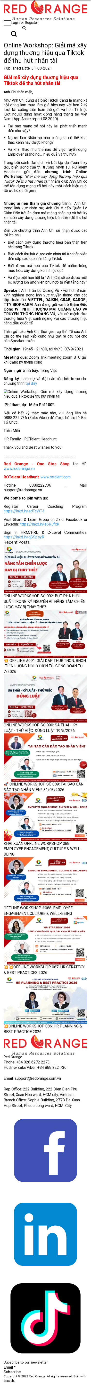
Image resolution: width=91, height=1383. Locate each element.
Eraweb (9, 1381)
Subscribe (12, 1372)
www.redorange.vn (19, 468)
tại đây (31, 383)
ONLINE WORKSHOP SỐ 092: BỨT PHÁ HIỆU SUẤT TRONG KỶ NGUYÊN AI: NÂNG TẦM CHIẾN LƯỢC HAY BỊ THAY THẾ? (44, 601)
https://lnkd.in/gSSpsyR (24, 537)
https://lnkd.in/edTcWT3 (24, 511)
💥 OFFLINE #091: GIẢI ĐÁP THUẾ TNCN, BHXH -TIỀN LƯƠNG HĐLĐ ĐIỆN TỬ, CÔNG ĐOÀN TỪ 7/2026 (45, 666)
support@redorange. (32, 1078)
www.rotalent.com (56, 477)
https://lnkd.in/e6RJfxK (39, 524)
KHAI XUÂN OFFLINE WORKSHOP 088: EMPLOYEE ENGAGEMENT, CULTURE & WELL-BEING (43, 849)
